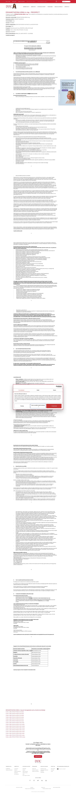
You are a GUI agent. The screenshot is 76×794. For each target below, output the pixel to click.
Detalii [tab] (38, 390)
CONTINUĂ (38, 756)
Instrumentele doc (42, 1)
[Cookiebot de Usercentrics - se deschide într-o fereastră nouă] (57, 386)
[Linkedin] (42, 780)
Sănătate (33, 6)
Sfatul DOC (16, 772)
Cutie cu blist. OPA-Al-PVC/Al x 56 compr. (15, 719)
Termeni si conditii (19, 787)
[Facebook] (30, 780)
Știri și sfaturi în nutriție (26, 775)
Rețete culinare (25, 772)
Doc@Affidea (8, 768)
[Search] (69, 1)
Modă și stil (34, 768)
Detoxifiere (24, 768)
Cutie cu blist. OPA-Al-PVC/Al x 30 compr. (15, 715)
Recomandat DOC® (56, 787)
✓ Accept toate (54, 405)
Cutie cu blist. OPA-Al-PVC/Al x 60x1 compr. (15, 735)
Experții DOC (26, 6)
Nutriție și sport (42, 6)
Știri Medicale (16, 774)
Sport (23, 774)
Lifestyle (66, 6)
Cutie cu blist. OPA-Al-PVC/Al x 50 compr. (15, 717)
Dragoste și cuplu (43, 768)
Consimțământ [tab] (21, 390)
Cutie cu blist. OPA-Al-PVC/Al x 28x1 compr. (15, 728)
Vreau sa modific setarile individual (38, 405)
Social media (38, 777)
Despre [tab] (54, 390)
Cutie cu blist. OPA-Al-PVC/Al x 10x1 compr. (15, 724)
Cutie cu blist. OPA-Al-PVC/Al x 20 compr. (15, 711)
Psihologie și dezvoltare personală (44, 770)
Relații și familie (59, 6)
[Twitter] (38, 780)
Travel (52, 771)
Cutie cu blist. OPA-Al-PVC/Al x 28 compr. (15, 713)
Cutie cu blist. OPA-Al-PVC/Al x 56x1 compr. (15, 733)
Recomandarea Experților (63, 766)
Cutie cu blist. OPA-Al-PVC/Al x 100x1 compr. (15, 737)
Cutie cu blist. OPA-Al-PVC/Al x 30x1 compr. (15, 729)
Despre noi (43, 787)
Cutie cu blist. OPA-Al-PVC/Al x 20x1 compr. (15, 726)
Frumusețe (50, 6)
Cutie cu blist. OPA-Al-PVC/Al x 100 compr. (15, 722)
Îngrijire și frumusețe (35, 771)
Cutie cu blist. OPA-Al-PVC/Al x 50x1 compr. (15, 731)
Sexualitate (42, 772)
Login (59, 1)
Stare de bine (53, 768)
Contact (31, 787)
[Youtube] (46, 780)
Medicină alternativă (17, 771)
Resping (22, 405)
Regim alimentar (25, 771)
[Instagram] (34, 780)
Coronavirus (16, 768)
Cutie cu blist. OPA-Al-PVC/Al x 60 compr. (15, 720)
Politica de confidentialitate (29, 788)
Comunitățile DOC (31, 1)
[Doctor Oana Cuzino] (11, 6)
